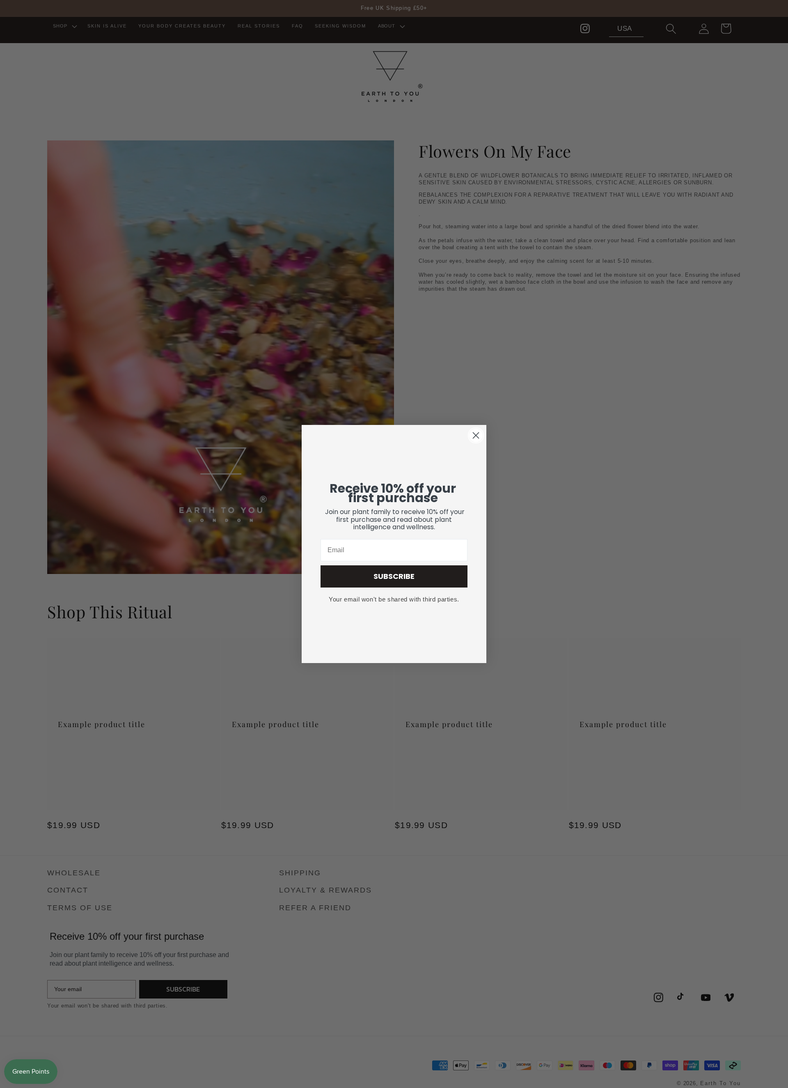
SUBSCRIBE (394, 576)
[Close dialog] (476, 435)
